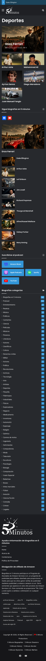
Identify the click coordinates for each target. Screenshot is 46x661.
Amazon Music (15, 264)
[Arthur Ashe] (12, 59)
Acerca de (6, 553)
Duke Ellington (11, 2)
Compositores (8, 449)
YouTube (13, 281)
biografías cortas (31, 600)
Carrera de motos (10, 437)
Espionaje (6, 426)
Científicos (7, 346)
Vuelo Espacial (8, 475)
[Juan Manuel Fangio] (12, 93)
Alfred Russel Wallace (26, 221)
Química (6, 434)
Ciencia (6, 324)
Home (4, 550)
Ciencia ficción (8, 498)
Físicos (5, 403)
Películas (6, 327)
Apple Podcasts (16, 272)
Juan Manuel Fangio (11, 101)
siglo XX (38, 620)
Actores (6, 362)
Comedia (6, 502)
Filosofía (6, 392)
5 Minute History (16, 646)
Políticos (6, 316)
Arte (4, 380)
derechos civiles (19, 604)
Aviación (6, 494)
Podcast (6, 301)
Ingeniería (7, 441)
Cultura (6, 350)
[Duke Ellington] (8, 161)
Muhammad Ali (31, 67)
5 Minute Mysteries (16, 650)
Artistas (6, 384)
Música (6, 312)
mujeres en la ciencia (30, 616)
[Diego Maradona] (34, 76)
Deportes (6, 388)
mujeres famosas (8, 620)
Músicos (6, 331)
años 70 (20, 600)
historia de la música (27, 612)
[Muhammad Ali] (34, 59)
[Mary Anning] (8, 245)
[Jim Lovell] (8, 193)
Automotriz (7, 422)
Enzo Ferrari (8, 151)
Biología (6, 468)
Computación (8, 471)
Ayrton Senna (8, 84)
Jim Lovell (21, 190)
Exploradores (8, 407)
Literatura (7, 339)
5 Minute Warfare (31, 650)
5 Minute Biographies (15, 642)
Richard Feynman (24, 200)
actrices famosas (8, 600)
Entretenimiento (9, 305)
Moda (5, 452)
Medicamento (8, 415)
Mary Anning (22, 242)
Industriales (7, 399)
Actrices (6, 373)
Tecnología (7, 377)
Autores (6, 343)
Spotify (36, 272)
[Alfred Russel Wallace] (8, 224)
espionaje (6, 608)
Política (6, 365)
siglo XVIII (29, 620)
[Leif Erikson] (8, 182)
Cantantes (7, 320)
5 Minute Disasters (32, 642)
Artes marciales (9, 487)
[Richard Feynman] (8, 203)
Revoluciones (8, 369)
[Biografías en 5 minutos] (12, 10)
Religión (6, 430)
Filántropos (7, 396)
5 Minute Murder (30, 646)
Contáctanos (7, 557)
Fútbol (5, 490)
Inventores (7, 418)
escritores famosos (34, 604)
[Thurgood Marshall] (8, 214)
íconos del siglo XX (9, 624)
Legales (6, 509)
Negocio (6, 411)
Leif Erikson (21, 179)
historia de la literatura (10, 612)
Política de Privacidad (10, 561)
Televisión (7, 456)
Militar (5, 358)
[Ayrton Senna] (12, 76)
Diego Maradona (32, 84)
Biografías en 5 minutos (12, 297)
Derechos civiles (9, 354)
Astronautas (7, 445)
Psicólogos (7, 464)
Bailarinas (6, 479)
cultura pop (6, 604)
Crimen (6, 506)
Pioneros (6, 335)
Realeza (6, 308)
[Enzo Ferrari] (23, 39)
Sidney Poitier (22, 232)
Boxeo (5, 483)
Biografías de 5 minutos (14, 48)
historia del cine (8, 616)
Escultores (7, 460)
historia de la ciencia (19, 608)
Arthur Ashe (7, 67)
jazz (18, 616)
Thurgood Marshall (25, 211)
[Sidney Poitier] (8, 235)
